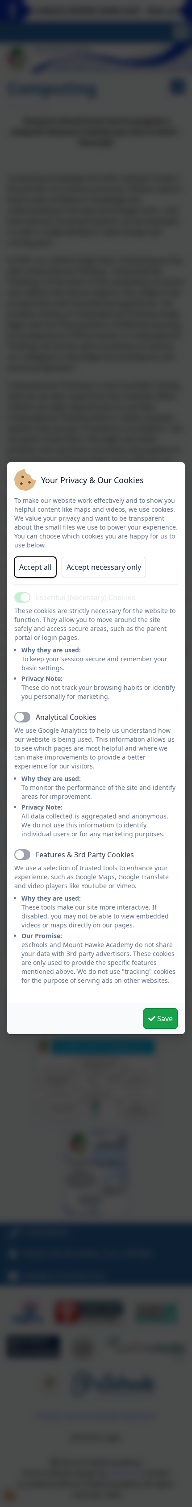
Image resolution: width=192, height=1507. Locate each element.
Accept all (35, 567)
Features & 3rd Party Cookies (85, 855)
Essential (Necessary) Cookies (85, 597)
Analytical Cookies (66, 717)
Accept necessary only (104, 567)
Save (164, 1018)
